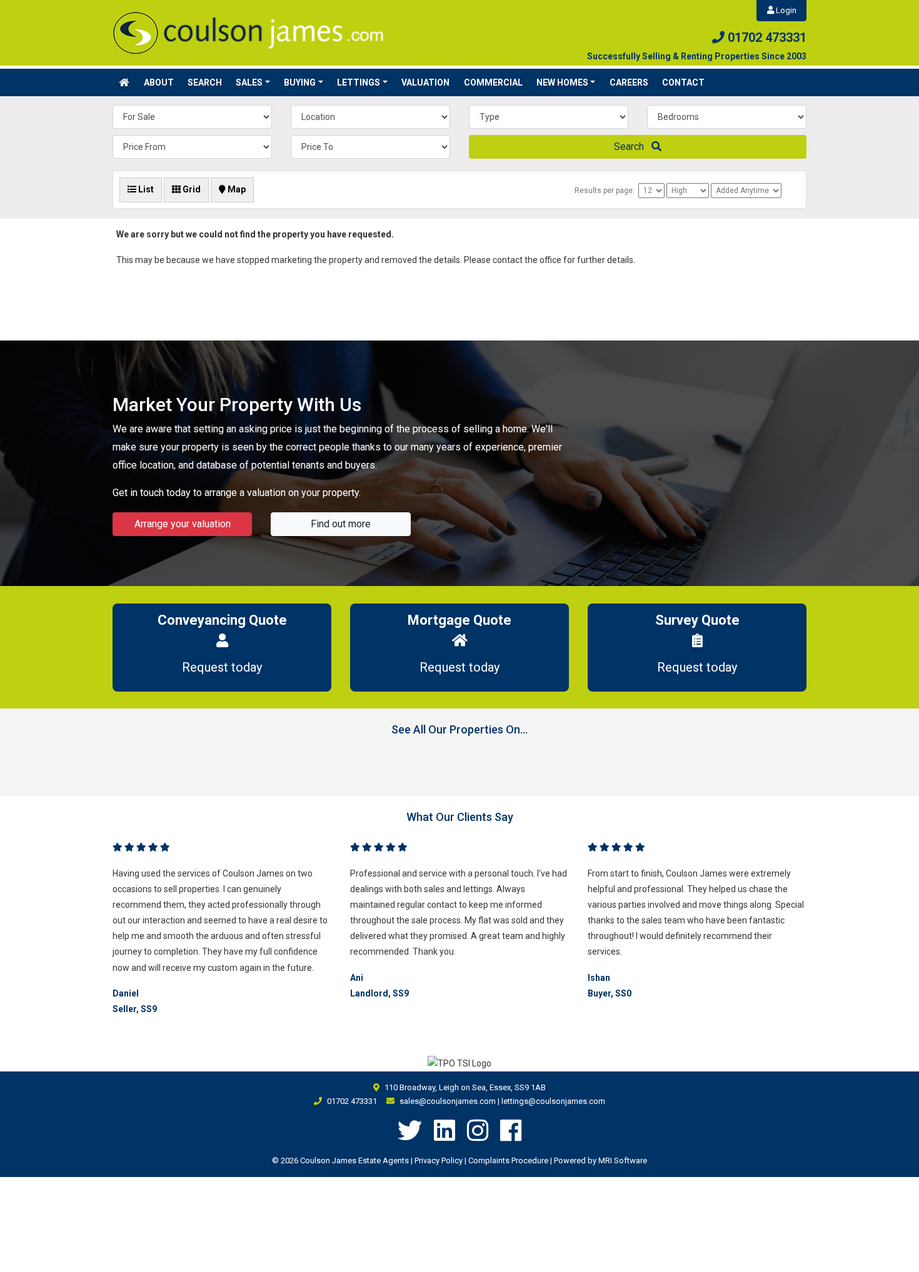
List (145, 189)
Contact (683, 82)
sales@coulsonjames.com (447, 1101)
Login (785, 10)
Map (236, 189)
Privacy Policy (438, 1160)
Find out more (341, 524)
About (159, 82)
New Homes (562, 82)
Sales (249, 82)
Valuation (425, 82)
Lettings (358, 82)
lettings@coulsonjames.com (553, 1101)
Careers (629, 82)
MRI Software (622, 1160)
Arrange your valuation (182, 524)
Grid (191, 189)
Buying (300, 82)
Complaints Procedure (508, 1160)
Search (205, 82)
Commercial (493, 82)
